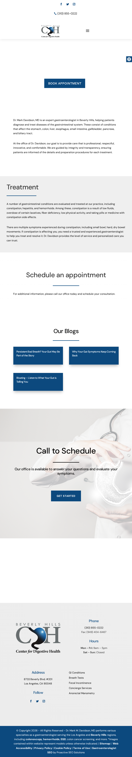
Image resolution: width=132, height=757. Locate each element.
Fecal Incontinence (80, 683)
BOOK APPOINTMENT (64, 83)
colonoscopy (34, 739)
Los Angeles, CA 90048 (38, 683)
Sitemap (105, 743)
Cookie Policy (62, 748)
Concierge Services (80, 688)
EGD (63, 739)
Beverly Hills (98, 735)
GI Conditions (77, 672)
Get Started (66, 496)
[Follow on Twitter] (67, 4)
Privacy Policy (43, 748)
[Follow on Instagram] (74, 4)
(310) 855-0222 (67, 13)
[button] (129, 59)
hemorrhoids (51, 739)
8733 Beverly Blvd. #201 (38, 679)
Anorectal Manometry (82, 693)
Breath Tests (76, 677)
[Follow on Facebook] (61, 4)
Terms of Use (81, 748)
